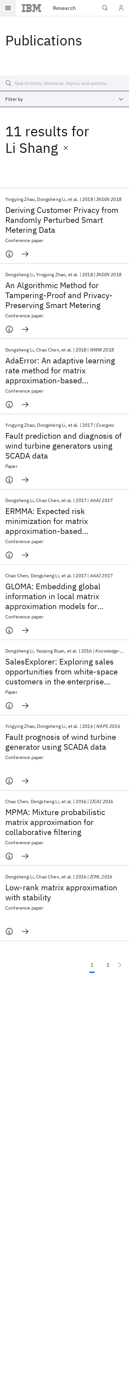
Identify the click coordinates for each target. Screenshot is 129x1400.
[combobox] (64, 99)
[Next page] (120, 965)
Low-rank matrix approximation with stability (61, 892)
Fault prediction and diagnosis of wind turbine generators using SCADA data (63, 446)
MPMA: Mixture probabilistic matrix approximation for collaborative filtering (55, 822)
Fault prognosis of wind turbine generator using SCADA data (60, 742)
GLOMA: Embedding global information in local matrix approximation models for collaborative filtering (53, 596)
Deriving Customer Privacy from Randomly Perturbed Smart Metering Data (61, 220)
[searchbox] (64, 83)
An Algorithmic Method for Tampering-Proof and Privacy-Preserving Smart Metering (59, 295)
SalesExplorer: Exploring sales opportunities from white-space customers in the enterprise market (61, 671)
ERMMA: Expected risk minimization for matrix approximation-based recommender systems (46, 521)
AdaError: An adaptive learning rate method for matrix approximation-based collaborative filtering (60, 370)
